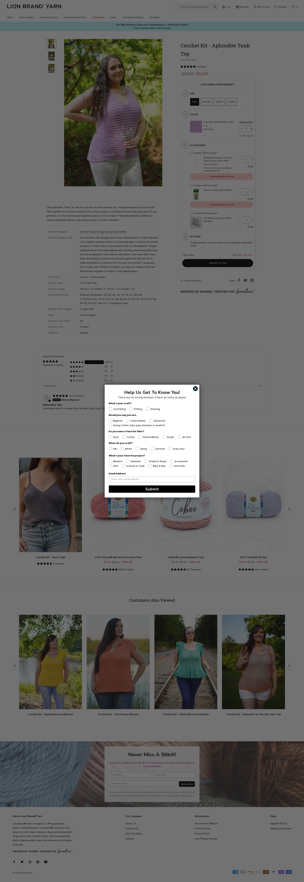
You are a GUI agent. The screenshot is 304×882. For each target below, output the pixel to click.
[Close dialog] (195, 388)
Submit (152, 489)
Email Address (117, 473)
